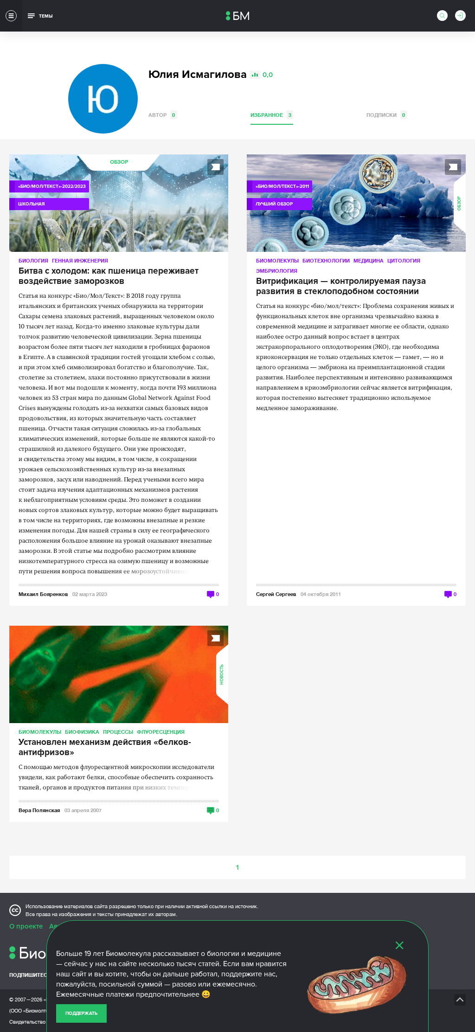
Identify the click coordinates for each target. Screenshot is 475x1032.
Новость (222, 674)
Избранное (270, 115)
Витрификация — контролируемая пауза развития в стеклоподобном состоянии (341, 286)
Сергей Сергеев (276, 594)
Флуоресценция (161, 732)
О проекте (26, 926)
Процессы (118, 732)
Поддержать (81, 1013)
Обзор (119, 162)
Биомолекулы (277, 260)
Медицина (368, 260)
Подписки (385, 115)
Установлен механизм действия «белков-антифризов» (105, 747)
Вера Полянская (39, 810)
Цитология (403, 260)
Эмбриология (276, 271)
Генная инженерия (80, 260)
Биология (33, 260)
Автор (161, 115)
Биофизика (82, 732)
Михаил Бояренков (43, 594)
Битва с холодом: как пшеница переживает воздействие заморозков (109, 276)
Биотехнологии (326, 260)
